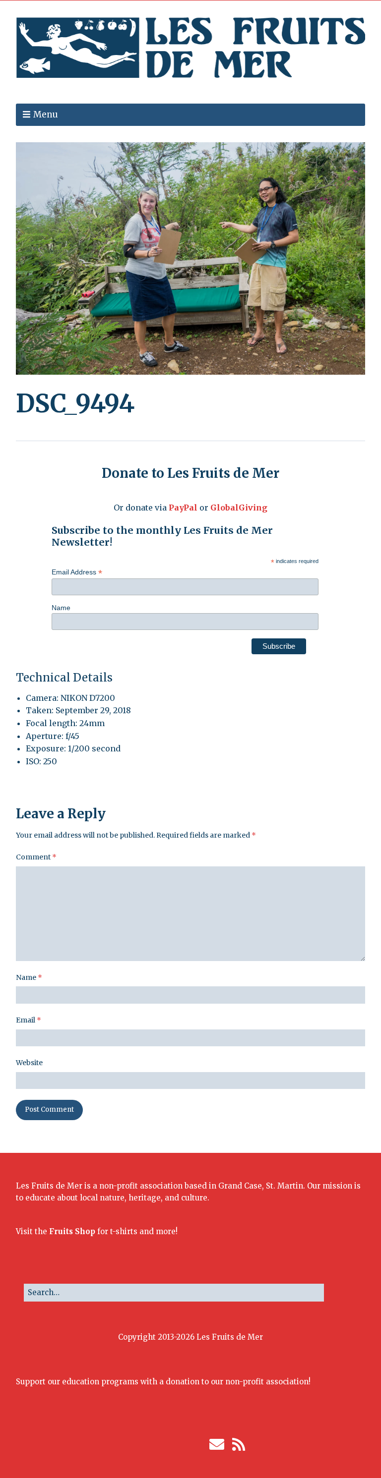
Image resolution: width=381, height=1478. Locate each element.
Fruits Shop (72, 1231)
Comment (36, 857)
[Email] (216, 1444)
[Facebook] (138, 1444)
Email (28, 1020)
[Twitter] (153, 1444)
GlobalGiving (238, 507)
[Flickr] (183, 1444)
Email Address (77, 572)
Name (61, 608)
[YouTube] (198, 1444)
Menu (45, 114)
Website (29, 1062)
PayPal (183, 507)
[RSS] (239, 1444)
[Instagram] (168, 1444)
